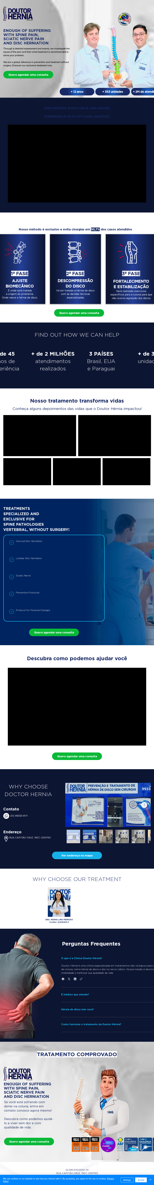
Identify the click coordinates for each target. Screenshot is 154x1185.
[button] (77, 855)
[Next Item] (144, 805)
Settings (127, 1179)
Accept (141, 1179)
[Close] (150, 1180)
